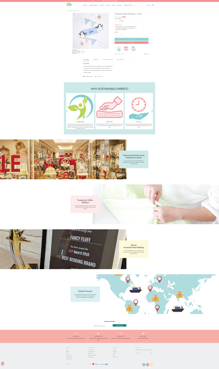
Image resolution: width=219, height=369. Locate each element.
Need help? (146, 53)
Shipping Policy (91, 351)
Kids (67, 353)
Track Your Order (91, 349)
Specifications (120, 59)
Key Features (86, 59)
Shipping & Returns (89, 76)
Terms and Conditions (92, 355)
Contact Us (115, 351)
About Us (115, 349)
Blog (114, 355)
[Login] (149, 5)
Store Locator (115, 357)
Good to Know (100, 76)
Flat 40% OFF (68, 358)
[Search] (147, 5)
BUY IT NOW (131, 42)
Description (96, 59)
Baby (67, 349)
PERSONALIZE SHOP (128, 5)
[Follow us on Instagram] (147, 364)
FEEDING (108, 5)
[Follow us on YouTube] (151, 364)
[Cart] (152, 5)
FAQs (114, 353)
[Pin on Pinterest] (119, 53)
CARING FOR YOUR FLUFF (108, 59)
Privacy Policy (91, 357)
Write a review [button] (119, 325)
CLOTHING (85, 5)
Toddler (67, 351)
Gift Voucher (68, 355)
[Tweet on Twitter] (121, 53)
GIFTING (113, 5)
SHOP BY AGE (119, 5)
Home (67, 10)
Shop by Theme (69, 357)
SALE (135, 5)
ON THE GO (102, 5)
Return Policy (90, 353)
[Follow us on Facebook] (143, 364)
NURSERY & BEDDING (93, 5)
